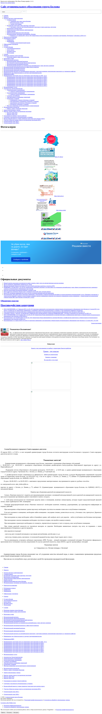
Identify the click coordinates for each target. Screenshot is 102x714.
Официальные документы (11, 593)
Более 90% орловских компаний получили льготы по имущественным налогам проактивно (29, 293)
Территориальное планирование (12, 658)
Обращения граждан (10, 301)
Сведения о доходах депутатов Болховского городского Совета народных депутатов (33, 27)
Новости (6, 570)
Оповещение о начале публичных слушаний (22, 100)
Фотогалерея (10, 52)
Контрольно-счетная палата (14, 28)
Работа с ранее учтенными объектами (17, 108)
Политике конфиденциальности (65, 709)
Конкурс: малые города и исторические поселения (17, 675)
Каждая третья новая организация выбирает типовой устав (20, 290)
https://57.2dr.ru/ (59, 156)
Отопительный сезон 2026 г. (11, 694)
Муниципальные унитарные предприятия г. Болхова (18, 582)
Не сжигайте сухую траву (51, 360)
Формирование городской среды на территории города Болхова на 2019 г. (27, 78)
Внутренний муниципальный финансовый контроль (21, 62)
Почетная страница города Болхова (13, 610)
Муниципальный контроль (11, 617)
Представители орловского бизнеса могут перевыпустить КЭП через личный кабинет (27, 291)
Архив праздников (96, 323)
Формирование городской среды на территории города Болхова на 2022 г (27, 83)
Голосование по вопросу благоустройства (15, 681)
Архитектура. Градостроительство (13, 657)
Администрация (8, 574)
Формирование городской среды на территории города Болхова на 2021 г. (27, 81)
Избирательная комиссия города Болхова (18, 32)
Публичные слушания (10, 664)
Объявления (10, 40)
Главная (6, 567)
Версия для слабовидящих (8, 2)
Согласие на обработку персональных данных (16, 707)
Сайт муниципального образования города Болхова (30, 6)
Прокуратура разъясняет (10, 585)
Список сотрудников (16, 24)
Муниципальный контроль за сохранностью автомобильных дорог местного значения (30, 65)
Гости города (10, 50)
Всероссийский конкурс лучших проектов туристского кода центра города (24, 686)
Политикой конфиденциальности (33, 700)
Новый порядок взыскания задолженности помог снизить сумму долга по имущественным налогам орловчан (34, 283)
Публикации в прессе (10, 588)
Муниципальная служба (16, 22)
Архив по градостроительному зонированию (22, 94)
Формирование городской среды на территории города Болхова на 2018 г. (27, 77)
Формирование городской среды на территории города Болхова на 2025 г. (27, 85)
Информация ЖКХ (9, 639)
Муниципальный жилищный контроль (17, 64)
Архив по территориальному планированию (22, 91)
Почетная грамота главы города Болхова (18, 57)
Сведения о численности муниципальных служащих (18, 683)
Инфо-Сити (12, 703)
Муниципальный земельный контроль (17, 61)
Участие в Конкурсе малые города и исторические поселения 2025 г (22, 689)
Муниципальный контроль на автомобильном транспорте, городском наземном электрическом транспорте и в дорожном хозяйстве (40, 633)
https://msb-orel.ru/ (59, 196)
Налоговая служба (9, 614)
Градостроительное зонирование (13, 660)
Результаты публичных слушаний (19, 104)
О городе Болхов (8, 599)
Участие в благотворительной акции (20, 42)
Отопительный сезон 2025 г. (11, 691)
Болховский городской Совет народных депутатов (17, 575)
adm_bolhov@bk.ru (26, 340)
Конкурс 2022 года (12, 114)
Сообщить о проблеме (20, 259)
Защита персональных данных (12, 672)
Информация (7, 591)
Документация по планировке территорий (18, 97)
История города (11, 51)
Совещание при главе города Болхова (20, 21)
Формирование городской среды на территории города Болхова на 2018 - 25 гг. (25, 641)
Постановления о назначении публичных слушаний (24, 101)
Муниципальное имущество (11, 668)
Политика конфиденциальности (12, 705)
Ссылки (6, 607)
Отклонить (9, 712)
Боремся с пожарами (51, 357)
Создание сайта (5, 703)
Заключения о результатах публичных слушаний (23, 103)
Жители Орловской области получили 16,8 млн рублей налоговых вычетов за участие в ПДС (29, 286)
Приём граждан (11, 31)
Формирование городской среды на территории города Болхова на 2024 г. (27, 84)
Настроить (16, 712)
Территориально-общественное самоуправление (20, 30)
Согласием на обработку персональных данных (57, 700)
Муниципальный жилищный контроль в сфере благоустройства (21, 625)
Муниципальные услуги (10, 654)
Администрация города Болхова (14, 697)
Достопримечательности (13, 48)
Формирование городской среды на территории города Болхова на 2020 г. (27, 80)
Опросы (6, 596)
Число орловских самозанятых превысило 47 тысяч (18, 284)
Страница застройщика (13, 95)
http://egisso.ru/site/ (61, 210)
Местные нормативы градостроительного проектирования (23, 105)
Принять (3, 712)
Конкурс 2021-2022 (12, 113)
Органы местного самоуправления (13, 572)
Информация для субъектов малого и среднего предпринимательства (23, 636)
